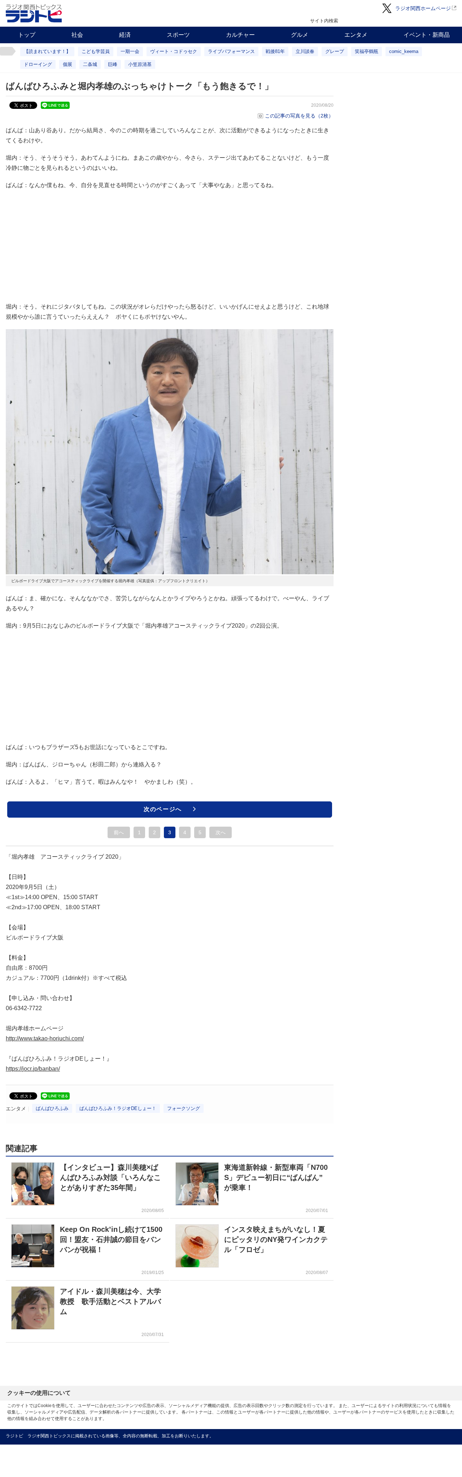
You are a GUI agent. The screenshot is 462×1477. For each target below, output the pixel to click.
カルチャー (240, 35)
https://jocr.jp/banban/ (33, 1069)
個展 (67, 64)
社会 (77, 35)
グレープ (334, 51)
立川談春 (305, 51)
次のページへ (163, 809)
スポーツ (178, 35)
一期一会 (130, 51)
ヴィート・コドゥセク (173, 51)
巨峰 (112, 64)
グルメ (299, 35)
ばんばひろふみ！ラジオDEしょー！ (117, 1108)
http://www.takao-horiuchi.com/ (45, 1038)
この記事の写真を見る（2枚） (299, 116)
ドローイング (38, 64)
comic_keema (403, 51)
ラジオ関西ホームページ (423, 8)
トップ (26, 35)
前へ (119, 832)
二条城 (90, 64)
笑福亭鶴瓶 (366, 51)
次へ (220, 832)
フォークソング (183, 1108)
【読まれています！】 (47, 51)
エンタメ (355, 35)
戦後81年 (275, 51)
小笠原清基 (140, 64)
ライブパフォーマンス (231, 51)
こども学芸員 (96, 51)
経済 (125, 35)
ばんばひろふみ (52, 1108)
